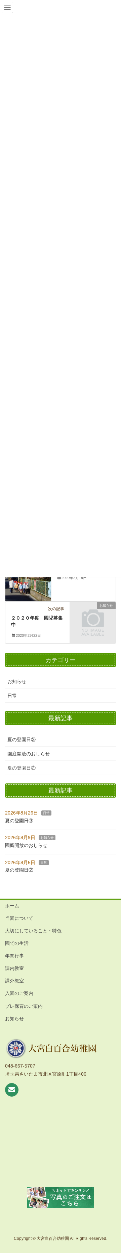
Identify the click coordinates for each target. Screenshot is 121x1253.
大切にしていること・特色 (33, 930)
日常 (12, 695)
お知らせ (16, 681)
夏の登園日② (21, 768)
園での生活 (17, 943)
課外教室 (14, 980)
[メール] (11, 1090)
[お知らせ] (93, 616)
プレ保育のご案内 (24, 1006)
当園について (19, 918)
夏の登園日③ (21, 739)
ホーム (12, 905)
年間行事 (14, 955)
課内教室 (14, 968)
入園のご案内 (19, 993)
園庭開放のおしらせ (28, 753)
